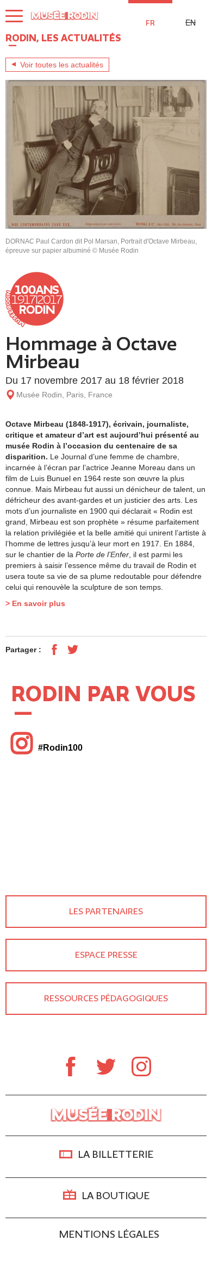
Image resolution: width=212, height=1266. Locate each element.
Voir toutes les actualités (61, 64)
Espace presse (106, 955)
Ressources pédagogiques (106, 998)
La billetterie (115, 1155)
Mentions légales (109, 1235)
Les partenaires (106, 911)
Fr (150, 23)
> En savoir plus (35, 603)
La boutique (115, 1195)
